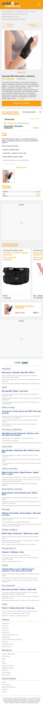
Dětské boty (5, 670)
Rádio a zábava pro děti (8, 687)
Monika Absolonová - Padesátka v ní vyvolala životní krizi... (18, 438)
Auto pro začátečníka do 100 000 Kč (12, 639)
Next (40, 274)
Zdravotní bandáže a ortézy (10, 17)
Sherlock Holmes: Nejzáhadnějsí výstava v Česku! (16, 613)
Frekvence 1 (5, 689)
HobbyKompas (6, 637)
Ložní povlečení (6, 672)
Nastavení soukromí (20, 702)
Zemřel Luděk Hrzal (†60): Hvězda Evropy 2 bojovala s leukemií (19, 611)
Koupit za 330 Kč (21, 103)
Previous (3, 274)
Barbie (3, 658)
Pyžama (4, 663)
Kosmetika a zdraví (23, 11)
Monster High (5, 656)
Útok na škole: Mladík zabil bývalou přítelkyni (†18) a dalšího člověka (21, 383)
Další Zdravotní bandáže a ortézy (13, 250)
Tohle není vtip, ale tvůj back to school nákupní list (16, 555)
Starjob (4, 682)
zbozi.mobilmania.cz (8, 11)
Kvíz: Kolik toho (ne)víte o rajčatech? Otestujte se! (16, 522)
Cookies (11, 702)
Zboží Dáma (5, 630)
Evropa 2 (4, 691)
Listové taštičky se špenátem (10, 440)
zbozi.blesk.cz (6, 632)
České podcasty (6, 684)
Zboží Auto (5, 641)
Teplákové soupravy (7, 668)
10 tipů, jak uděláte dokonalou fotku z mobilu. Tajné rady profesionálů (21, 477)
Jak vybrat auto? (6, 646)
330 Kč (35, 128)
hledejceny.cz (5, 623)
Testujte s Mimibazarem (8, 654)
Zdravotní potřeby (7, 14)
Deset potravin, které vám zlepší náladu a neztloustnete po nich (19, 578)
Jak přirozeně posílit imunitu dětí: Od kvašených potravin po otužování (21, 442)
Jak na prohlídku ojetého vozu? (10, 635)
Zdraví (33, 11)
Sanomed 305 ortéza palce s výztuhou (18, 76)
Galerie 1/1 (21, 72)
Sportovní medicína (21, 14)
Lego (3, 661)
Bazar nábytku (6, 674)
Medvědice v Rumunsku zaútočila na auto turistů (15, 615)
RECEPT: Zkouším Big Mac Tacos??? (12, 561)
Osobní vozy (5, 628)
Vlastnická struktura (32, 702)
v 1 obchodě (7, 298)
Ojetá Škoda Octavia (7, 644)
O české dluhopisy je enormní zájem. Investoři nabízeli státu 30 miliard (21, 505)
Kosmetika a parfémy (8, 665)
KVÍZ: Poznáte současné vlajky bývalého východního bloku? (19, 544)
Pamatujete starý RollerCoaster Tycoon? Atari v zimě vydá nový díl (20, 600)
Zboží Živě (5, 625)
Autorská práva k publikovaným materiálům (15, 699)
